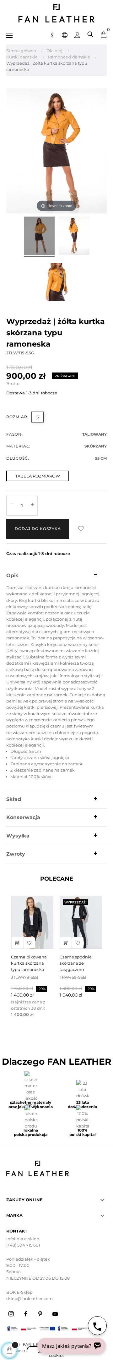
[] (17, 942)
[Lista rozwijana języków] (64, 34)
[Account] (77, 34)
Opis (12, 575)
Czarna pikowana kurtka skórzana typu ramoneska (29, 963)
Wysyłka (18, 836)
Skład (13, 799)
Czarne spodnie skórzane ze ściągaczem (76, 963)
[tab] (56, 576)
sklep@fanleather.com (29, 1298)
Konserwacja (23, 817)
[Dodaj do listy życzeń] (81, 529)
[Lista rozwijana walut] (52, 34)
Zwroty (15, 854)
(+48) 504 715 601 (23, 1245)
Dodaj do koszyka (38, 528)
